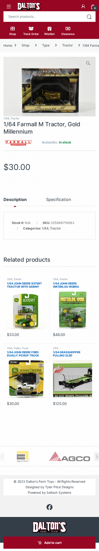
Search (89, 16)
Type (46, 45)
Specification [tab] (58, 200)
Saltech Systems (59, 492)
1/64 (6, 118)
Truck (25, 348)
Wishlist (49, 34)
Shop (12, 34)
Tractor (67, 45)
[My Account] (83, 6)
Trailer (16, 348)
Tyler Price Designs (59, 487)
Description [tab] (14, 200)
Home (7, 45)
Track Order (31, 34)
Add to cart (52, 543)
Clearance (68, 34)
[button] (88, 63)
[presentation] (96, 457)
